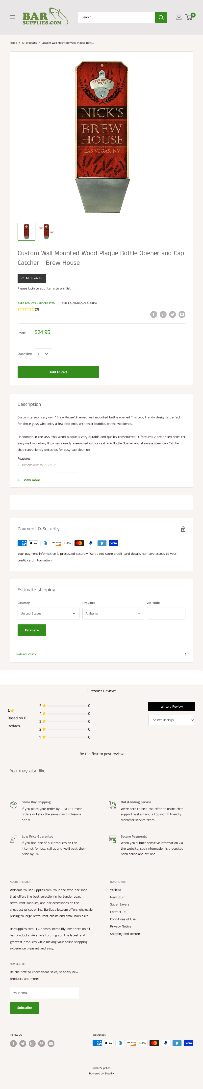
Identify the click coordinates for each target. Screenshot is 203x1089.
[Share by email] (181, 314)
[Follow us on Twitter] (22, 1043)
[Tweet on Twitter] (172, 314)
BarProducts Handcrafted (36, 303)
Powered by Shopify (101, 1073)
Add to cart (58, 372)
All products (29, 43)
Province (88, 602)
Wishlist (115, 889)
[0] (189, 17)
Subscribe (24, 1007)
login (31, 288)
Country (24, 602)
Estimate (32, 630)
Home (13, 43)
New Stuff (117, 897)
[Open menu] (12, 17)
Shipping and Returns (125, 933)
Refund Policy (26, 654)
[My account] (179, 17)
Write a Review (172, 706)
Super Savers (119, 904)
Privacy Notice (120, 926)
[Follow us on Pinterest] (41, 1043)
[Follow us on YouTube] (51, 1043)
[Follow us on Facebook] (13, 1043)
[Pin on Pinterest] (163, 314)
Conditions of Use (123, 919)
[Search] (161, 17)
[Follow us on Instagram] (32, 1043)
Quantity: (25, 353)
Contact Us (118, 911)
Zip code (153, 602)
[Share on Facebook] (153, 314)
